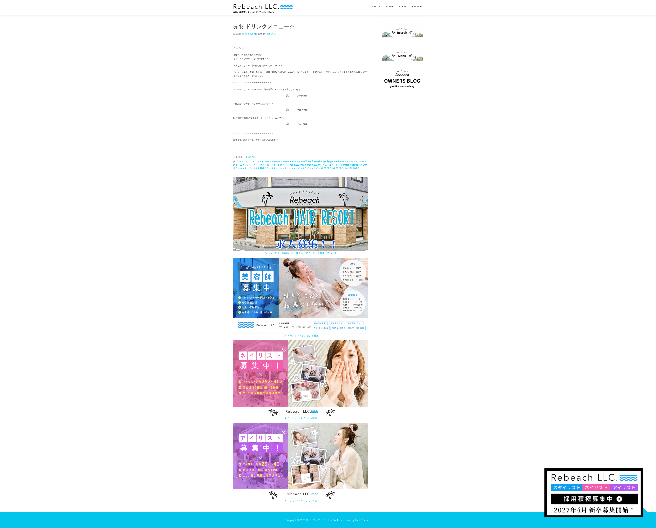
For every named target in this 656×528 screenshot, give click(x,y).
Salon (376, 6)
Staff (402, 6)
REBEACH (251, 157)
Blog (389, 6)
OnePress (337, 520)
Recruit (417, 6)
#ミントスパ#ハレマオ (251, 161)
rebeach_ (272, 33)
